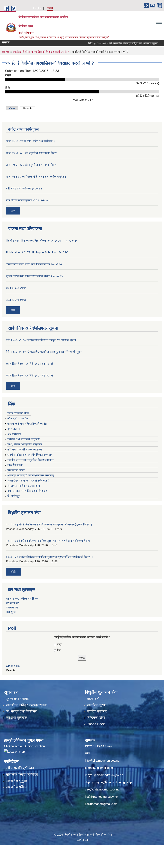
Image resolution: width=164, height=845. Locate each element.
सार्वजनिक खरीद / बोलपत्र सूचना (26, 705)
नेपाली (50, 8)
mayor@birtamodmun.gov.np (104, 775)
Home (6, 51)
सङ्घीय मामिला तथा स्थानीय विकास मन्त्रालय (29, 454)
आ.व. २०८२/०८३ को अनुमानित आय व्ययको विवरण (31, 164)
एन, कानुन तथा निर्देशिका (21, 711)
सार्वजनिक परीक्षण (16, 787)
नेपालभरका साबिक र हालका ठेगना (23, 485)
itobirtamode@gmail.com (101, 804)
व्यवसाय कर (12, 607)
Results (29, 108)
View (12, 108)
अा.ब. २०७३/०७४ (16, 299)
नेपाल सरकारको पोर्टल (18, 413)
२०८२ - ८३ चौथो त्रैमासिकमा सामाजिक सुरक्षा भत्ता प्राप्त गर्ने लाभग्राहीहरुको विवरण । (49, 524)
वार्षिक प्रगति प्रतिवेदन (20, 768)
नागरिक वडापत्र (97, 711)
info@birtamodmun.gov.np (102, 760)
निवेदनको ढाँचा (96, 718)
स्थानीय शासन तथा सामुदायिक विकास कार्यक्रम (30, 459)
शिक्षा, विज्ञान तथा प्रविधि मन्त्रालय (24, 444)
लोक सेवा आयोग (15, 465)
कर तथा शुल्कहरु (16, 718)
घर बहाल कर (12, 603)
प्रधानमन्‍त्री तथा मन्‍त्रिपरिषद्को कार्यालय (27, 423)
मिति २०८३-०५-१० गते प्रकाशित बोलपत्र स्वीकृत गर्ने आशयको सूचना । (116, 43)
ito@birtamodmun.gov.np (101, 796)
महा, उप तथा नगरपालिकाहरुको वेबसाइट (27, 490)
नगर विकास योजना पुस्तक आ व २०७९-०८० (28, 200)
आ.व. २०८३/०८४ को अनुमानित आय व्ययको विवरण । (33, 153)
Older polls (13, 665)
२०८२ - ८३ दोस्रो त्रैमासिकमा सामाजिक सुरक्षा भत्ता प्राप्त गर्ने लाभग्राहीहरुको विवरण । (49, 557)
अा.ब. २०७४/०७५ (16, 287)
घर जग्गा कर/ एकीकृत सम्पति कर (22, 598)
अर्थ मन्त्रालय (14, 434)
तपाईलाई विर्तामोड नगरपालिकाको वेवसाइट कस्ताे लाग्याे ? (41, 51)
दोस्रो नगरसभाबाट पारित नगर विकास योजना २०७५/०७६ (34, 264)
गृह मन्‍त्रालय (13, 428)
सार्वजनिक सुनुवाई (16, 781)
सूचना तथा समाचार (17, 699)
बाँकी (13, 571)
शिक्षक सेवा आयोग (16, 470)
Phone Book (96, 724)
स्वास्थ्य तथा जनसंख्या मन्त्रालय (23, 439)
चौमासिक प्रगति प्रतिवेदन (22, 774)
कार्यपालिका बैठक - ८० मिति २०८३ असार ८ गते (29, 363)
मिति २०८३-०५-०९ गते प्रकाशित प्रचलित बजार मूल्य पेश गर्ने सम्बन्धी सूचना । (45, 351)
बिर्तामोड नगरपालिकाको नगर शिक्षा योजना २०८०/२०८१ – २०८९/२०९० (42, 240)
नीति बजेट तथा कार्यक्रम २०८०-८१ (24, 188)
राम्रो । (61, 644)
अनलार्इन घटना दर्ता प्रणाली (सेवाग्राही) (28, 480)
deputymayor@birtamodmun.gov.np (108, 782)
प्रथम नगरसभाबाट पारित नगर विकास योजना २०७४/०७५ (34, 276)
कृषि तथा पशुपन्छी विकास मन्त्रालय (24, 449)
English (37, 8)
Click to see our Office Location (24, 746)
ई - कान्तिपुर (13, 496)
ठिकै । (60, 650)
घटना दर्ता (93, 699)
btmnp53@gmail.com (99, 767)
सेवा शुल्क (11, 611)
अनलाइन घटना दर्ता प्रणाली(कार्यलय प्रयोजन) (30, 475)
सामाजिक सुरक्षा (96, 705)
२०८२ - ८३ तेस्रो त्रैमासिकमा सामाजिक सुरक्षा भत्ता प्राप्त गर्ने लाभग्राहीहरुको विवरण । (49, 540)
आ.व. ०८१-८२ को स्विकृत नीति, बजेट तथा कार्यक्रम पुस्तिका (36, 176)
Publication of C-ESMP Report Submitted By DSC (37, 252)
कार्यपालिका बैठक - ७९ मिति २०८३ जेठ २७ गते (29, 375)
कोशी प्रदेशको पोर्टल (17, 418)
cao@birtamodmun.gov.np (102, 789)
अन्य (13, 210)
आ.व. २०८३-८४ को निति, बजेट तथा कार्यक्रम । (30, 141)
